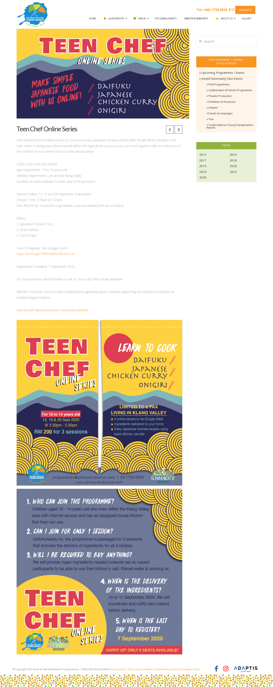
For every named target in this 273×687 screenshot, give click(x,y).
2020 (233, 166)
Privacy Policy (117, 669)
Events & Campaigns (220, 113)
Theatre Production (220, 96)
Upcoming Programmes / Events (222, 73)
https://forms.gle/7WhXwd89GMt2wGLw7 (46, 254)
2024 (202, 172)
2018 (233, 160)
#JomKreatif (25, 310)
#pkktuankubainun (48, 310)
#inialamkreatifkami (74, 310)
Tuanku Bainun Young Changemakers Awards (229, 126)
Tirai (210, 119)
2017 (202, 160)
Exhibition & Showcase (222, 102)
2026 (202, 177)
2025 (233, 172)
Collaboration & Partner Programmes (230, 90)
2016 (233, 154)
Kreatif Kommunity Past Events (222, 79)
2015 (202, 154)
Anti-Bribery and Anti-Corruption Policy (177, 669)
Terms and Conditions (140, 669)
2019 (202, 166)
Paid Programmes (219, 84)
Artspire (213, 107)
